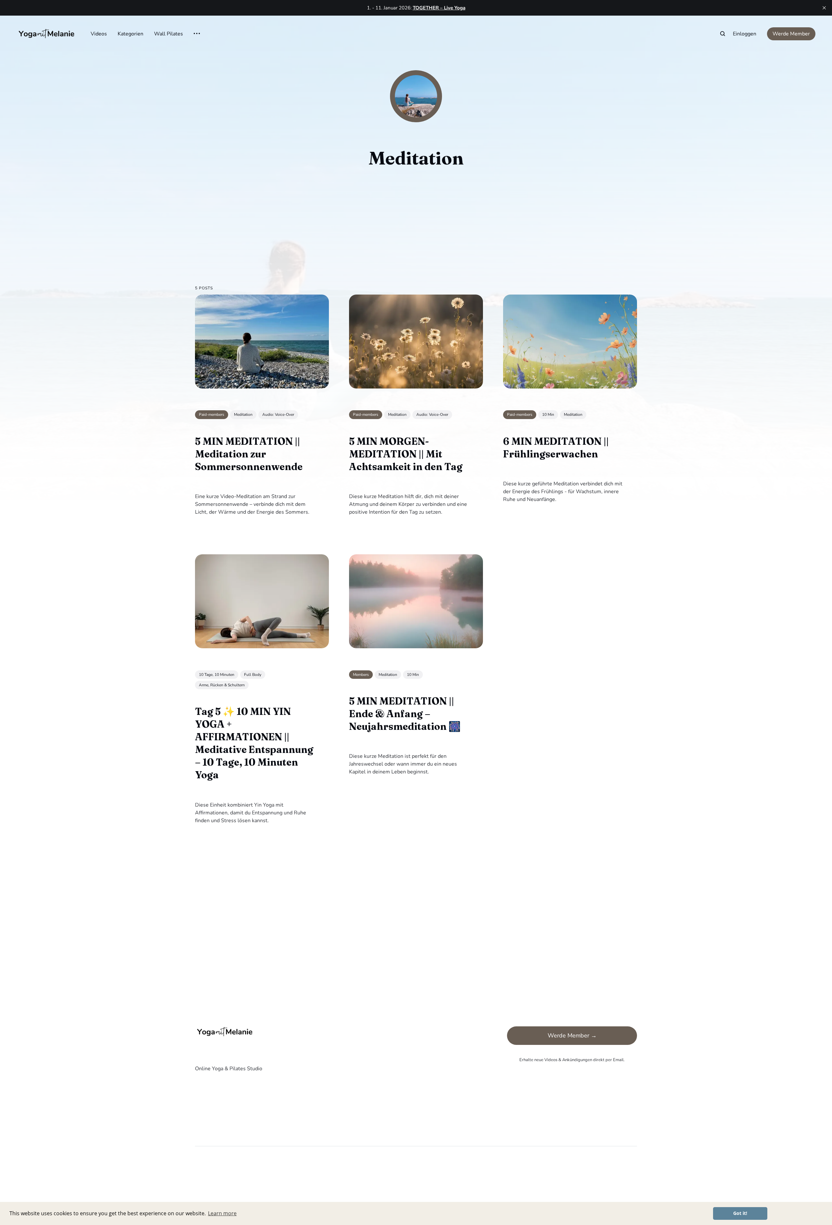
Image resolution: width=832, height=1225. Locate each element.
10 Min (548, 414)
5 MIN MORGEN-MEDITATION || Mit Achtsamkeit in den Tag (405, 453)
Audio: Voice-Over (278, 414)
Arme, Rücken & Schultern (222, 685)
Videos (99, 33)
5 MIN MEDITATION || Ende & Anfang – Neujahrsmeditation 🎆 (405, 713)
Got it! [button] (740, 1213)
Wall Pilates (168, 33)
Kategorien (130, 33)
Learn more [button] (222, 1213)
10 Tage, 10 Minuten (216, 674)
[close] (824, 8)
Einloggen (744, 33)
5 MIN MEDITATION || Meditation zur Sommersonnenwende (249, 453)
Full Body (252, 674)
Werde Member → (572, 1035)
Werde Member (791, 33)
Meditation (243, 414)
